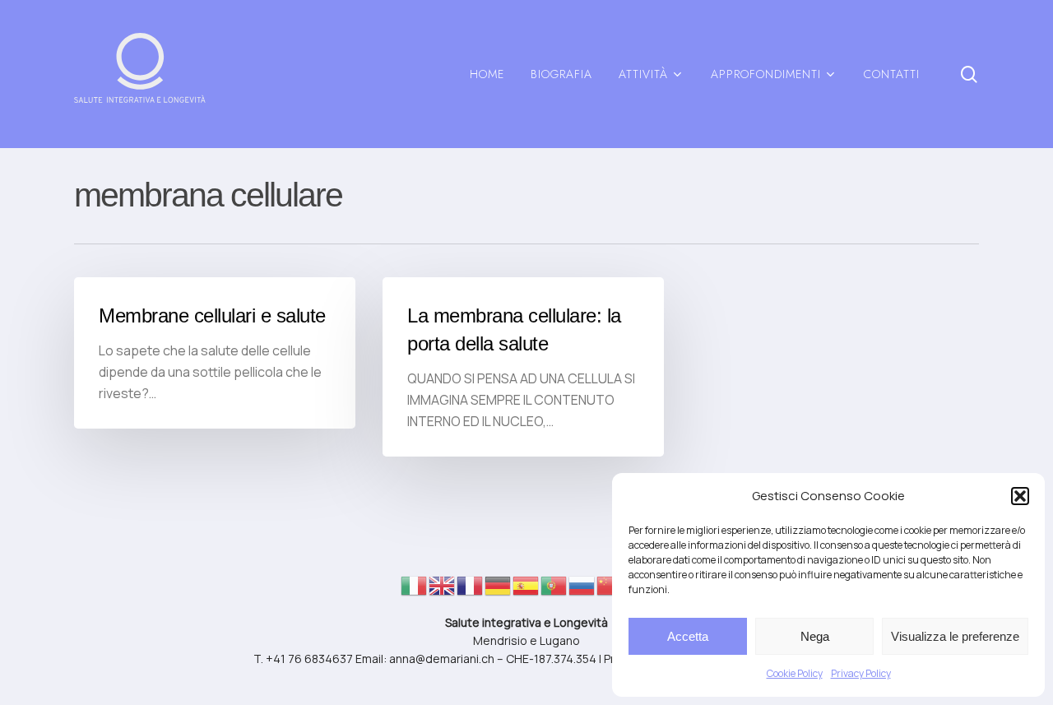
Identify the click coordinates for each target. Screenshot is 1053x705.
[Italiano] (415, 590)
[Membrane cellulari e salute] (214, 353)
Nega (814, 636)
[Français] (471, 590)
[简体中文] (610, 590)
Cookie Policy (795, 673)
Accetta (687, 636)
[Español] (526, 590)
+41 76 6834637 (309, 658)
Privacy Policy (861, 673)
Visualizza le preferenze (955, 636)
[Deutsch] (499, 590)
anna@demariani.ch (441, 658)
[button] (1020, 496)
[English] (443, 590)
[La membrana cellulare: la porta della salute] (523, 367)
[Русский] (582, 590)
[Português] (554, 590)
